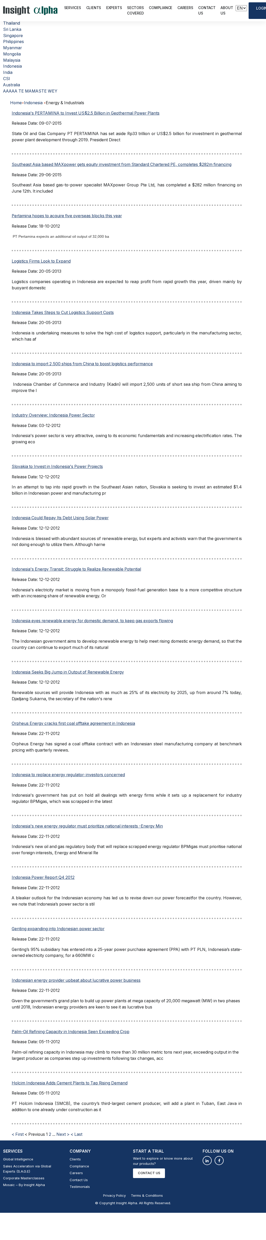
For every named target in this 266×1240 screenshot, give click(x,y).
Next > (63, 1134)
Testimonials (80, 1187)
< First (18, 1134)
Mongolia (12, 54)
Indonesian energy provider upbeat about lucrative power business (76, 980)
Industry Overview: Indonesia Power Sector (53, 415)
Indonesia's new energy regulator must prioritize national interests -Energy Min (87, 826)
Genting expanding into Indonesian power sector (58, 928)
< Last (76, 1134)
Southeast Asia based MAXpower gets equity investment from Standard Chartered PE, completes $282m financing (121, 164)
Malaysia (11, 60)
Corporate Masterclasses (23, 1178)
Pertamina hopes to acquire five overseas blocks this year (67, 215)
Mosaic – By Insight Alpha (24, 1185)
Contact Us (206, 10)
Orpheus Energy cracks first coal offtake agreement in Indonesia (73, 723)
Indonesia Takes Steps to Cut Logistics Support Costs (63, 312)
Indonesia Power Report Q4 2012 (43, 877)
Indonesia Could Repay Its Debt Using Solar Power (60, 517)
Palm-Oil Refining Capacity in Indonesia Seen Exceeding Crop (70, 1031)
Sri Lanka (12, 29)
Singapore (13, 35)
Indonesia (12, 66)
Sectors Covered (135, 10)
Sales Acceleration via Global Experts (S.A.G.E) (27, 1168)
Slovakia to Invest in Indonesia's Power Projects (57, 466)
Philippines (13, 41)
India (7, 72)
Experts (114, 8)
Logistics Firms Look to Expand (41, 261)
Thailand (11, 23)
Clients (93, 8)
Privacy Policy (114, 1195)
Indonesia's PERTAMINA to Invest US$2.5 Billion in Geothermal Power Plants (85, 113)
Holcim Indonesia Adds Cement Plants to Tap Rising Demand (70, 1083)
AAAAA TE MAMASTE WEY (30, 91)
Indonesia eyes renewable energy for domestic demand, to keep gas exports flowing (92, 620)
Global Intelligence (18, 1159)
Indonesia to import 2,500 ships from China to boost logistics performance (82, 363)
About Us (227, 10)
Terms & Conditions (147, 1195)
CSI (6, 78)
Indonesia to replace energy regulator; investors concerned (68, 774)
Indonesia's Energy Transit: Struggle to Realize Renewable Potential (76, 569)
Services (72, 8)
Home (16, 102)
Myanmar (12, 47)
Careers (185, 8)
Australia (11, 84)
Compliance (160, 8)
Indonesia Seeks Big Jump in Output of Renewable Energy (68, 672)
